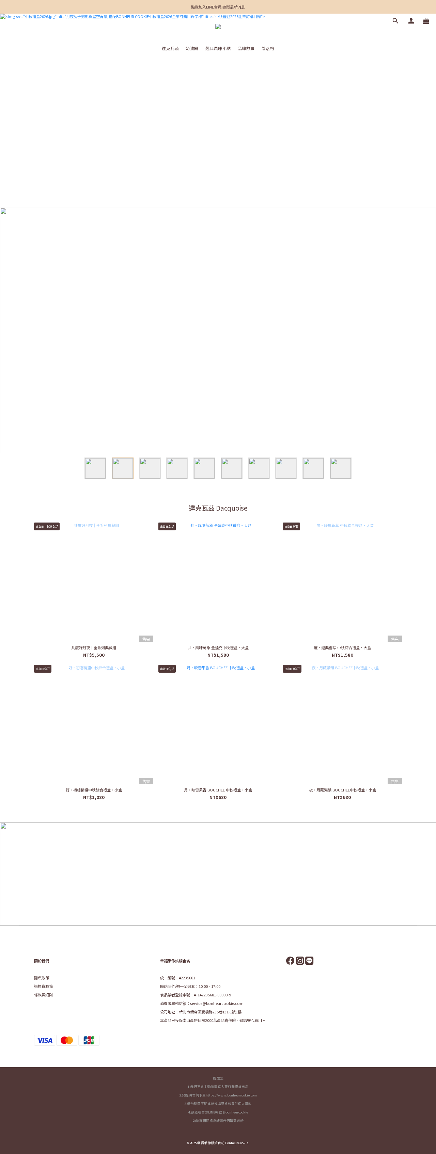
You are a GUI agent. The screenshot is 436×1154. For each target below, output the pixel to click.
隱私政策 (41, 977)
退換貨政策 (43, 986)
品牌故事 (246, 48)
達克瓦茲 (170, 48)
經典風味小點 (218, 48)
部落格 (268, 48)
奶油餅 (192, 48)
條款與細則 (43, 994)
